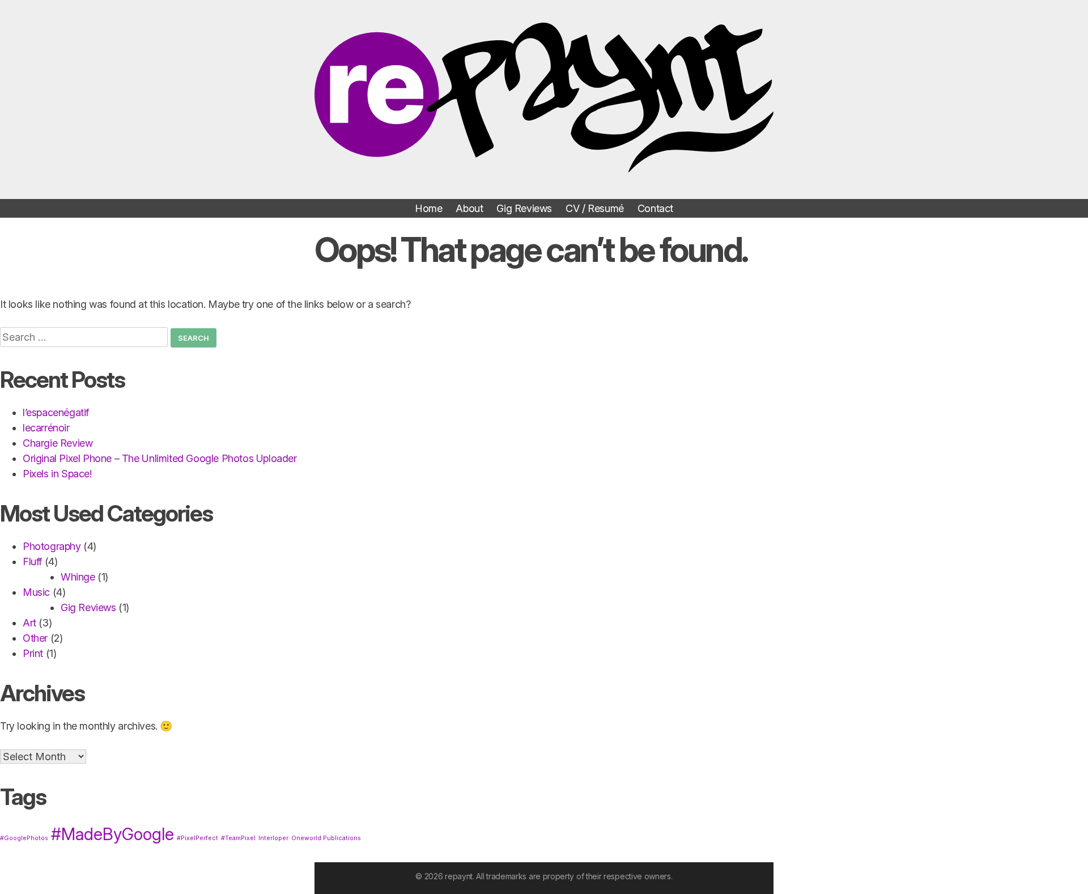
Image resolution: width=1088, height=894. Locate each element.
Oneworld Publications (326, 838)
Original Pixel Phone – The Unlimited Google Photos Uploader (160, 458)
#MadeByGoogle (112, 834)
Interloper (273, 838)
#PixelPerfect (197, 838)
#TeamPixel (238, 838)
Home (428, 208)
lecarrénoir (46, 428)
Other (35, 638)
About (469, 208)
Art (29, 623)
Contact (655, 208)
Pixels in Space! (57, 474)
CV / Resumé (595, 208)
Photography (52, 546)
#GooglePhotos (24, 838)
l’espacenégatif (56, 412)
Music (36, 592)
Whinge (78, 577)
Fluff (32, 561)
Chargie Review (57, 443)
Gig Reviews (524, 208)
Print (33, 653)
